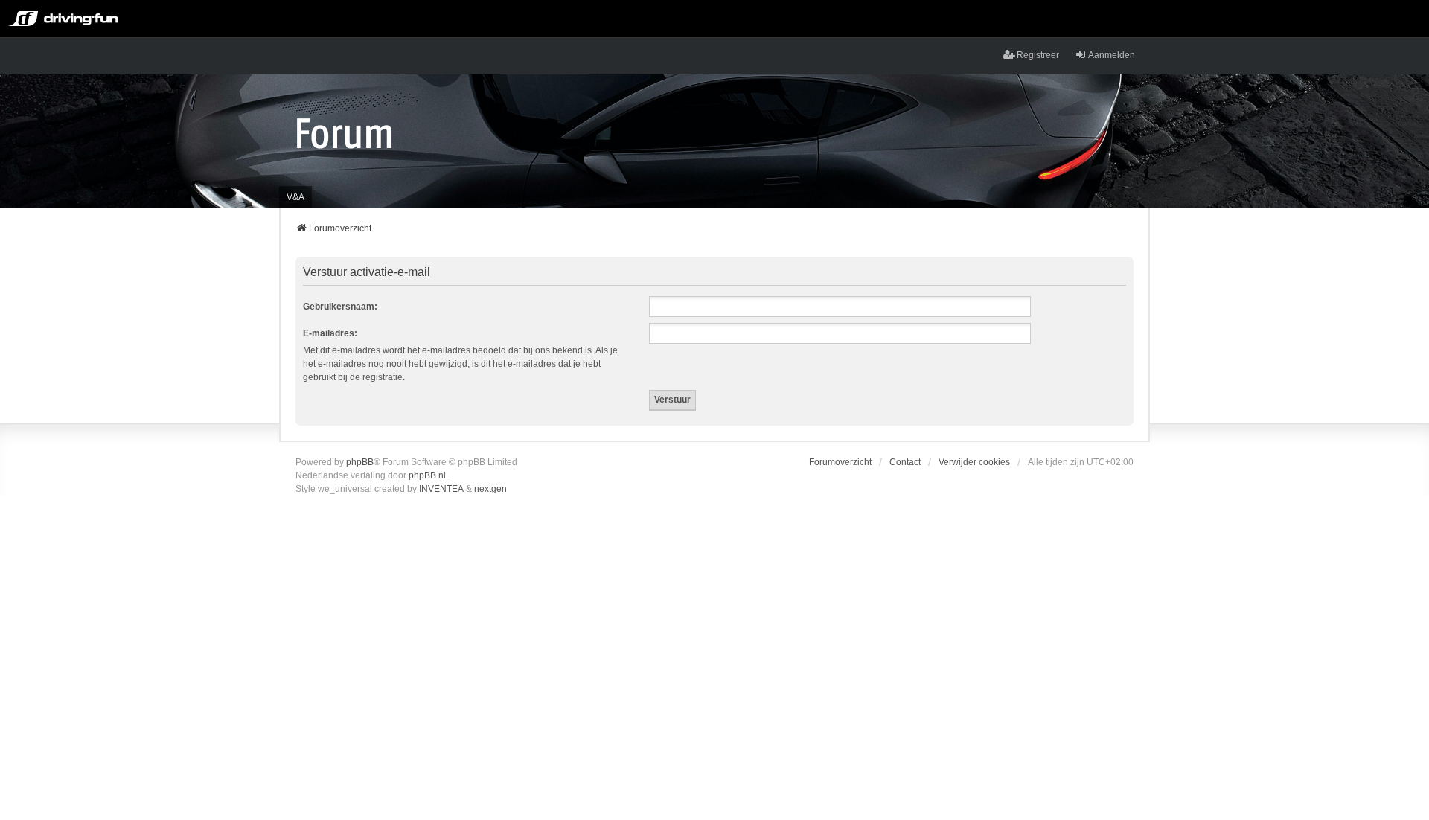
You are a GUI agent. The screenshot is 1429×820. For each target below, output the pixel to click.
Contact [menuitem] (905, 462)
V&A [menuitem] (295, 197)
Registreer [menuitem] (1038, 55)
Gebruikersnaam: (340, 306)
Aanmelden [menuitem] (1111, 55)
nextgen (490, 489)
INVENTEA (441, 489)
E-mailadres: (330, 333)
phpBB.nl (427, 475)
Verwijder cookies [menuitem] (974, 462)
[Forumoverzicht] (344, 132)
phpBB (360, 462)
